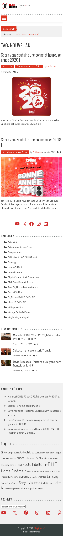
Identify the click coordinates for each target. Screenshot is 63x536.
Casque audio (8, 458)
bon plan (50, 452)
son (10, 483)
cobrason (30, 458)
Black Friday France (31, 532)
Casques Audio (15, 252)
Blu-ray (34, 453)
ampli (11, 452)
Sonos (15, 483)
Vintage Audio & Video (19, 312)
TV (28, 482)
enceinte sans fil (8, 465)
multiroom (40, 471)
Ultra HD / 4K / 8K (17, 302)
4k (5, 452)
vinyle (40, 488)
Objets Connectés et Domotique (23, 277)
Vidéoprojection (15, 307)
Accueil (7, 33)
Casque (57, 452)
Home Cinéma (15, 272)
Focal (19, 465)
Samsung (52, 476)
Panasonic (55, 471)
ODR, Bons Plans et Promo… (21, 282)
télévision (46, 483)
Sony (22, 482)
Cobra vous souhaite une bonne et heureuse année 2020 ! (31, 57)
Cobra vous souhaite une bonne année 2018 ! (31, 142)
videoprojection (15, 488)
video (7, 488)
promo (24, 476)
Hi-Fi (47, 464)
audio (16, 452)
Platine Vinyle (13, 476)
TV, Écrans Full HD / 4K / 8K (21, 297)
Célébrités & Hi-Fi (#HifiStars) (22, 257)
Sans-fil (4, 483)
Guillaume (51, 66)
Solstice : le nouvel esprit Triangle (32, 350)
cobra (20, 457)
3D (2, 452)
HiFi (54, 464)
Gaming (12, 262)
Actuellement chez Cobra (29, 66)
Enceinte (44, 458)
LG (25, 471)
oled (47, 471)
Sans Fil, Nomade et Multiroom (23, 287)
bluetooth (41, 452)
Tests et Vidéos (15, 292)
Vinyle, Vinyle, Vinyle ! (18, 317)
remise (42, 476)
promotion (34, 477)
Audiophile (25, 452)
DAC (38, 458)
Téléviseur (36, 483)
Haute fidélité (32, 464)
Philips (4, 476)
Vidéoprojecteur (29, 488)
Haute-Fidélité (15, 267)
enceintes (54, 458)
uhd (52, 482)
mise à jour (31, 471)
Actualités (7, 66)
